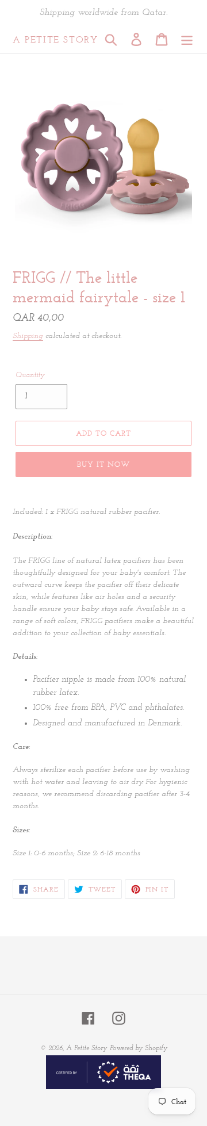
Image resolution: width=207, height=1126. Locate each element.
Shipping (28, 336)
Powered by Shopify (138, 1048)
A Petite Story (55, 39)
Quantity (30, 375)
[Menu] (187, 39)
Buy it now (103, 463)
